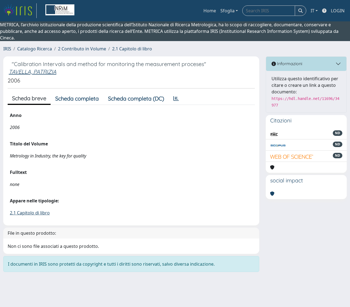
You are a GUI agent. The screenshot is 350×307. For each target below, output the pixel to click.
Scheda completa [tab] (77, 98)
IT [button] (312, 11)
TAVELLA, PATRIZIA (32, 71)
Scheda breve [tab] (29, 98)
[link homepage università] (60, 10)
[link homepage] (20, 10)
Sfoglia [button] (227, 11)
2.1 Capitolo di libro (132, 49)
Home (209, 11)
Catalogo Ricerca (34, 49)
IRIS (7, 49)
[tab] (176, 98)
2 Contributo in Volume (82, 49)
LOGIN (338, 11)
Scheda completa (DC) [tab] (136, 98)
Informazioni (289, 63)
